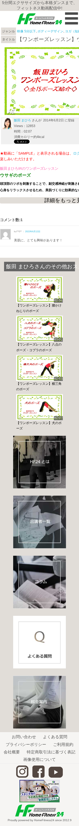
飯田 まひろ (22, 120)
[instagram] (22, 776)
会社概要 (12, 752)
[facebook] (38, 776)
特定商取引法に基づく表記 (51, 752)
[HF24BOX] (39, 801)
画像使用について (39, 759)
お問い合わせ (24, 737)
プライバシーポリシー (26, 744)
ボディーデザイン (50, 31)
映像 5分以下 (26, 31)
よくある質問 (55, 737)
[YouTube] (56, 776)
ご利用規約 (63, 744)
